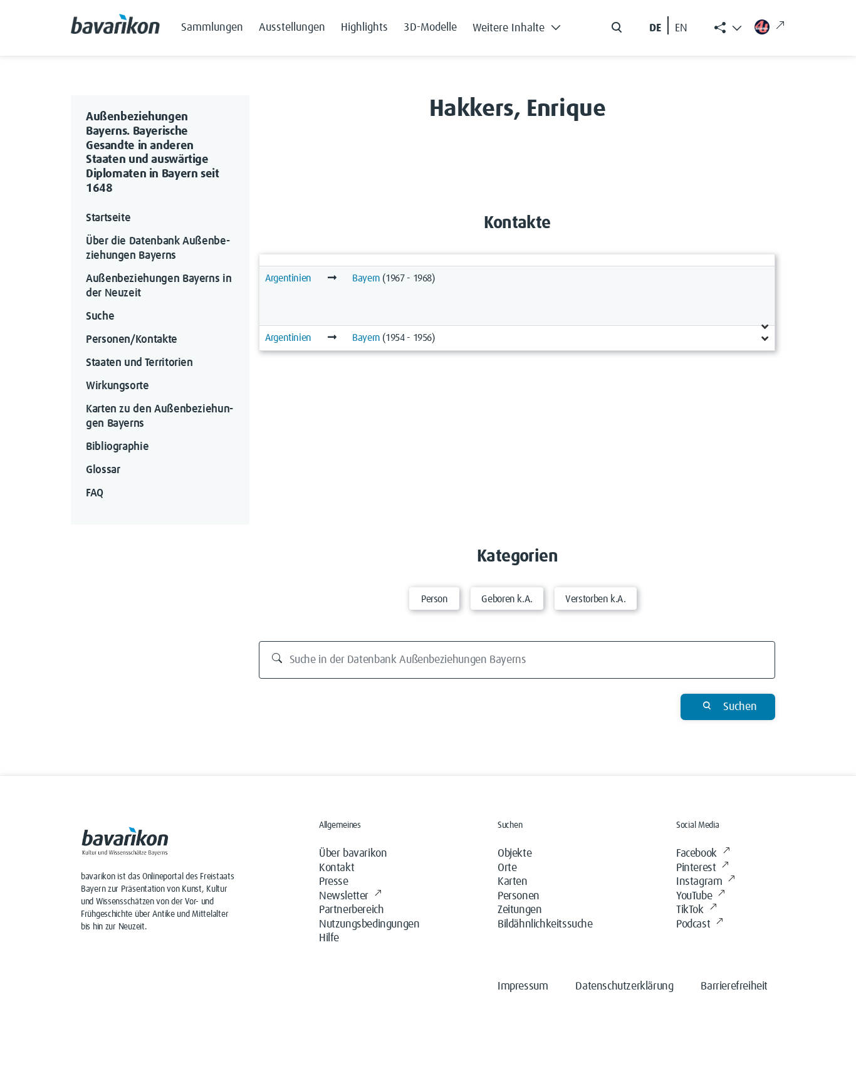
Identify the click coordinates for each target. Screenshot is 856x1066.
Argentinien (288, 278)
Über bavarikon (353, 853)
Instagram (699, 881)
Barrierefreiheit (734, 986)
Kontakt (336, 868)
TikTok (690, 910)
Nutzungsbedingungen (369, 924)
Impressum (523, 986)
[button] (520, 25)
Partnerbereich (351, 910)
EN (681, 28)
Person (434, 599)
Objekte (514, 853)
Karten (513, 881)
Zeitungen (519, 910)
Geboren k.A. (507, 599)
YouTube (694, 896)
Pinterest (696, 868)
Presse (333, 881)
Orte (507, 868)
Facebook (696, 853)
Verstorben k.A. (595, 599)
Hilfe (329, 938)
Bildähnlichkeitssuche (545, 924)
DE (655, 28)
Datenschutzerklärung (624, 986)
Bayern (366, 278)
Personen (519, 896)
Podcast (693, 924)
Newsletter (343, 896)
